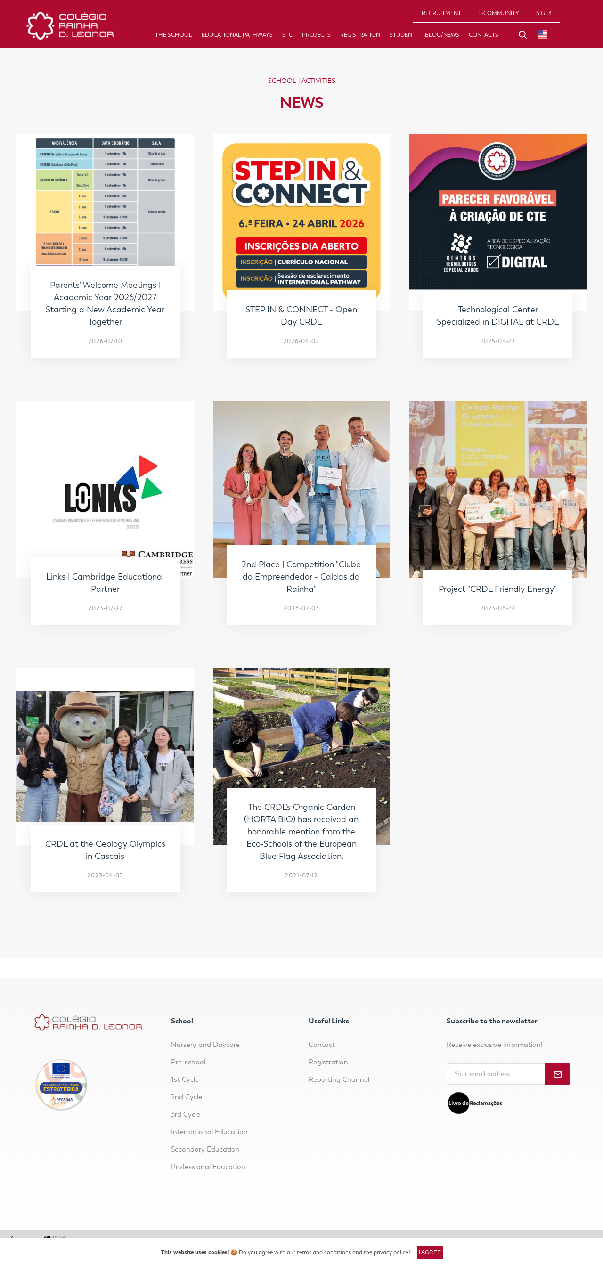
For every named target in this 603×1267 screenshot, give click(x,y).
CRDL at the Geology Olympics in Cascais (105, 850)
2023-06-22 (497, 608)
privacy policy (391, 1252)
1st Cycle (185, 1079)
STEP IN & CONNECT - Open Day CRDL (301, 315)
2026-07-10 (105, 341)
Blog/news (442, 35)
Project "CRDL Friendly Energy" (498, 589)
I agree (430, 1252)
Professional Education (208, 1166)
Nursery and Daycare (205, 1044)
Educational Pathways (237, 35)
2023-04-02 (105, 875)
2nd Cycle (186, 1097)
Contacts (483, 35)
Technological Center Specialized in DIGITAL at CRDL (498, 315)
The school (173, 35)
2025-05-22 (497, 341)
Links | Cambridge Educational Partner (105, 583)
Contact (322, 1044)
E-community (498, 13)
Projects (316, 35)
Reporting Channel (339, 1079)
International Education (209, 1132)
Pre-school (188, 1062)
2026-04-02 (301, 341)
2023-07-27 (105, 608)
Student (403, 35)
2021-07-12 (301, 875)
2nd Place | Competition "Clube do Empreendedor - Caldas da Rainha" (301, 576)
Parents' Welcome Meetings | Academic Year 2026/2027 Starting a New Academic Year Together (105, 303)
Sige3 (544, 13)
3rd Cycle (185, 1114)
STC (287, 35)
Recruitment (441, 13)
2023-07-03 (301, 608)
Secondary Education (205, 1149)
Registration (360, 35)
